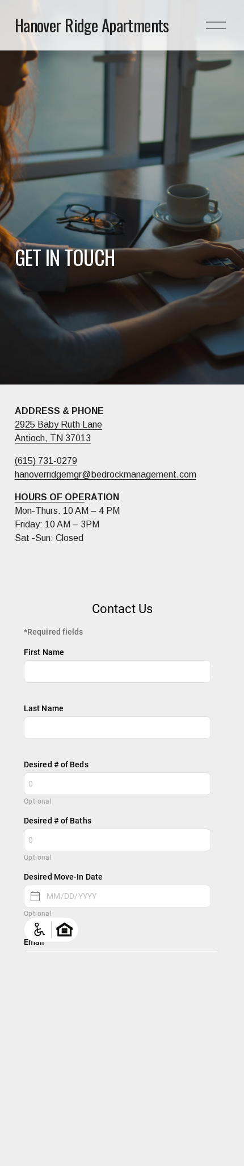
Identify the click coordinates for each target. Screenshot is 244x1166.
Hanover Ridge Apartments (92, 24)
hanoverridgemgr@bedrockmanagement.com (105, 474)
